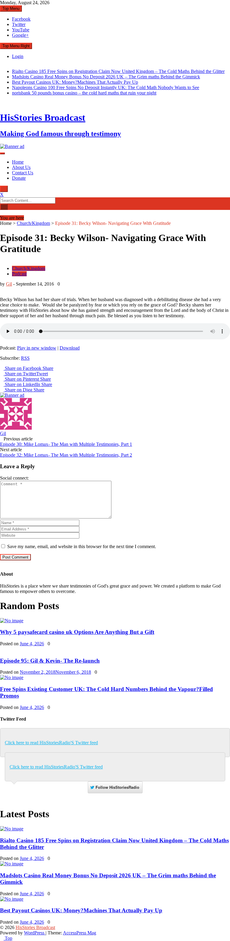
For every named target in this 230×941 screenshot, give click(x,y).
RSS (25, 358)
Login (17, 56)
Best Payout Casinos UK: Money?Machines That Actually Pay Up (75, 82)
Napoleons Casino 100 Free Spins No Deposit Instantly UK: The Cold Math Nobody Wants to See (105, 87)
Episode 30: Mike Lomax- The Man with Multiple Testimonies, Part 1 (66, 444)
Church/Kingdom (33, 223)
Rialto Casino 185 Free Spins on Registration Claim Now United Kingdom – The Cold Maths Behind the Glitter (118, 71)
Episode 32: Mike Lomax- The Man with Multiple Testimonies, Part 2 (66, 454)
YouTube (20, 29)
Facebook (21, 19)
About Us (21, 167)
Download (70, 347)
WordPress (35, 932)
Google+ (20, 35)
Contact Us (22, 172)
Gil (9, 283)
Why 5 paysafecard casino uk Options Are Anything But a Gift (77, 632)
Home (18, 161)
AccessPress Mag (79, 932)
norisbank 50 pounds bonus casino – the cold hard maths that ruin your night (84, 92)
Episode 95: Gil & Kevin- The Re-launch (50, 661)
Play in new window (36, 347)
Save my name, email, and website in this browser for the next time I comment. (81, 546)
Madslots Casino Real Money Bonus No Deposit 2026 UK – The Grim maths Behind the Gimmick (106, 76)
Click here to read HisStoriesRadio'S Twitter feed (51, 742)
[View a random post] (2, 212)
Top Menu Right (16, 46)
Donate (19, 178)
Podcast (19, 273)
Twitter (18, 24)
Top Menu (10, 8)
